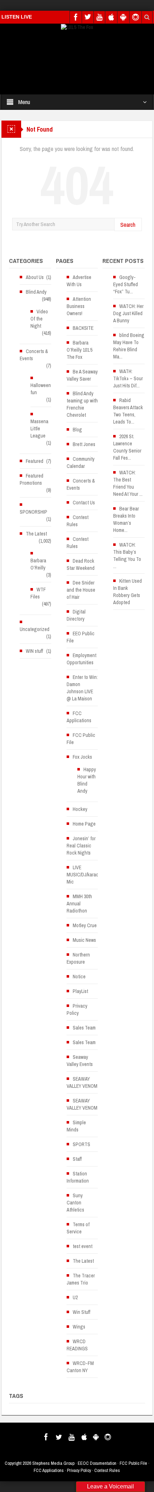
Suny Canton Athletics (75, 1202)
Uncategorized (34, 629)
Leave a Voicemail (110, 1486)
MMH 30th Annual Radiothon (79, 903)
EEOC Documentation (97, 1463)
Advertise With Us (79, 281)
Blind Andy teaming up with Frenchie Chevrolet (82, 404)
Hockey (80, 809)
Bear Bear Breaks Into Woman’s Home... (126, 519)
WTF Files (38, 593)
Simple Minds (76, 1126)
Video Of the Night (39, 318)
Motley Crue (85, 925)
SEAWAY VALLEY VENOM (82, 1082)
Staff (77, 1159)
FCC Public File (81, 738)
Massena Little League (39, 428)
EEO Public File (81, 637)
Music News (84, 940)
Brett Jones (84, 444)
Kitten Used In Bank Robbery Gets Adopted (127, 592)
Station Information (78, 1177)
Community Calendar (81, 462)
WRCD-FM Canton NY (80, 1367)
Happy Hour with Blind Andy (86, 780)
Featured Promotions (31, 479)
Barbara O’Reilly (38, 564)
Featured (34, 461)
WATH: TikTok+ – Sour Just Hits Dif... (128, 378)
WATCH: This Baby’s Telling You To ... (127, 555)
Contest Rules (77, 521)
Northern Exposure (78, 958)
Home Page (84, 824)
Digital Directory (76, 615)
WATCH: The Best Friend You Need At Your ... (128, 483)
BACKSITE (83, 328)
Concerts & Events (34, 355)
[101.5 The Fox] (77, 27)
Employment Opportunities (81, 659)
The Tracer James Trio (81, 1279)
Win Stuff (81, 1312)
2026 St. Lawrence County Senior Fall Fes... (127, 447)
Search (127, 224)
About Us (35, 277)
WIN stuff (34, 651)
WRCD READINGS (77, 1345)
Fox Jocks (82, 757)
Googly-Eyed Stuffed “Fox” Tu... (125, 284)
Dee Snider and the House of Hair (81, 589)
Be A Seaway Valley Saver (82, 375)
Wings (79, 1327)
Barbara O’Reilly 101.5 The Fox (79, 349)
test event (82, 1246)
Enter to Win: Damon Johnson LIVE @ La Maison (82, 688)
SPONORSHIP (33, 512)
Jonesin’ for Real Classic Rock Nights (81, 845)
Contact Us (84, 502)
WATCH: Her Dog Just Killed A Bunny (128, 313)
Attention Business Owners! (79, 306)
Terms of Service (78, 1228)
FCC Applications (79, 717)
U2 (75, 1297)
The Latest (36, 533)
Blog (77, 429)
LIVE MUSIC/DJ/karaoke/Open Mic (91, 874)
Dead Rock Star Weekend (81, 564)
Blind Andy (36, 292)
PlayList (80, 991)
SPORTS (81, 1144)
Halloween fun (40, 389)
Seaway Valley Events (80, 1060)
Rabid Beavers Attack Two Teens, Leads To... (128, 411)
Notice (79, 976)
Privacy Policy (77, 1009)
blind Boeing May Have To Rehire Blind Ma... (128, 346)
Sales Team (84, 1027)
